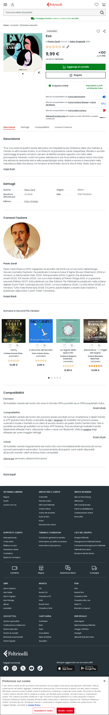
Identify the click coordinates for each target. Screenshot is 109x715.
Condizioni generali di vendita (52, 537)
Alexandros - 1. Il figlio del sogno (95, 351)
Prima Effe (78, 516)
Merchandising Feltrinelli (84, 625)
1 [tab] (22, 73)
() (63, 47)
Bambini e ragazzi (82, 608)
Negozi (6, 497)
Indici (41, 520)
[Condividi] (104, 31)
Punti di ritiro (44, 516)
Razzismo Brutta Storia (84, 553)
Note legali (9, 474)
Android (58, 420)
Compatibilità (42, 127)
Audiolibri (7, 608)
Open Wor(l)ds (45, 637)
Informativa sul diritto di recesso (53, 541)
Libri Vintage (8, 600)
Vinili (41, 600)
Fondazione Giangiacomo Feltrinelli (89, 545)
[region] (54, 695)
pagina (87, 429)
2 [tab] (51, 378)
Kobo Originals (77, 41)
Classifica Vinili (45, 608)
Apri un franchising (82, 497)
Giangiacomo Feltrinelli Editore (87, 541)
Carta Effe (43, 497)
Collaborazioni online (83, 513)
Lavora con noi (9, 505)
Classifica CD (45, 596)
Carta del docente (47, 513)
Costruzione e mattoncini (14, 625)
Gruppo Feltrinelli (81, 537)
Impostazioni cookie (43, 710)
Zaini (41, 629)
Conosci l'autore (63, 127)
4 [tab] (57, 378)
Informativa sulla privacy (50, 545)
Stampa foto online (47, 524)
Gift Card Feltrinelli (46, 505)
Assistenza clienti (10, 549)
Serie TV (77, 604)
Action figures (9, 641)
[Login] (12, 4)
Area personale (9, 537)
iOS (50, 420)
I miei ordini (8, 541)
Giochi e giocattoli (11, 621)
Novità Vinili (44, 604)
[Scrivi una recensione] (68, 46)
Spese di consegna (11, 557)
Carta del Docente (76, 96)
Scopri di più (9, 296)
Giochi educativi (10, 629)
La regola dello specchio (68, 351)
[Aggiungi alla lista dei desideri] (98, 31)
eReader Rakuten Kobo (84, 637)
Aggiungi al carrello (77, 66)
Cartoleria (43, 621)
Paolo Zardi (54, 41)
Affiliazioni (78, 501)
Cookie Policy (34, 705)
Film (76, 588)
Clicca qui (8, 458)
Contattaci (8, 553)
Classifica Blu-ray (82, 600)
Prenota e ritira (45, 501)
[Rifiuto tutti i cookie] (104, 681)
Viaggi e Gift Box (81, 629)
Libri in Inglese (9, 596)
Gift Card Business (82, 505)
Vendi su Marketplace (83, 509)
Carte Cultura (45, 509)
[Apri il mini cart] (103, 4)
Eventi (5, 501)
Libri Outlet (7, 592)
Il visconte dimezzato (41, 350)
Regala (77, 75)
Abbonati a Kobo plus (56, 116)
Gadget (77, 633)
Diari (41, 625)
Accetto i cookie (65, 710)
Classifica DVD (80, 596)
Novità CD (43, 592)
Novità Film (79, 592)
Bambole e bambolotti (13, 637)
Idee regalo (79, 621)
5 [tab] (60, 378)
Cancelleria (44, 633)
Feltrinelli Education (82, 549)
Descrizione (9, 127)
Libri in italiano (9, 588)
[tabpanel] (22, 52)
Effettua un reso (10, 545)
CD (40, 588)
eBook (6, 604)
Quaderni (43, 641)
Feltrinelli (59, 59)
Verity (13, 350)
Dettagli (25, 127)
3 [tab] (54, 378)
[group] (54, 18)
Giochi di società (10, 633)
